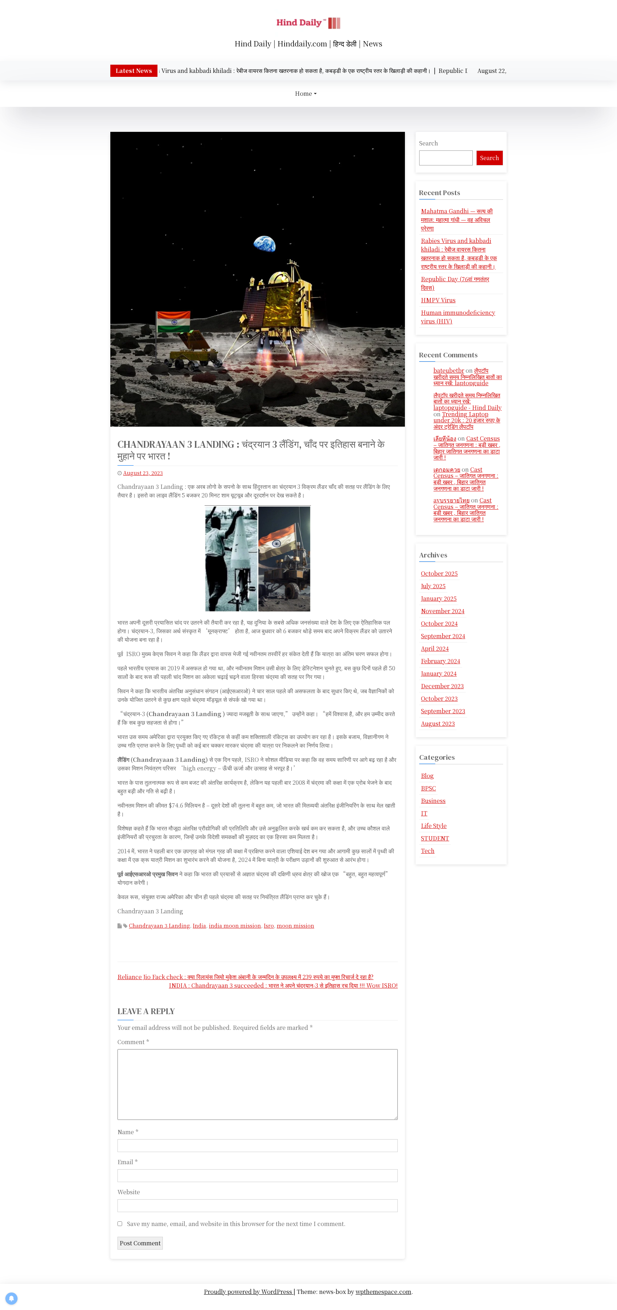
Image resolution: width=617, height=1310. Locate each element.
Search (428, 143)
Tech (428, 851)
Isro (269, 925)
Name (127, 1132)
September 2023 (443, 711)
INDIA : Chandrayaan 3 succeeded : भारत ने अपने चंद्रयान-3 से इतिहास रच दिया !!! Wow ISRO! (283, 985)
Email (127, 1162)
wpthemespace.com (383, 1291)
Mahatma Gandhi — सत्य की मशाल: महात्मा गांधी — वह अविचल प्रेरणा (457, 219)
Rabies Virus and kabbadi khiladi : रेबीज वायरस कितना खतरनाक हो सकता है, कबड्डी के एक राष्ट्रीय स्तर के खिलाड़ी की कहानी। (459, 254)
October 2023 (439, 698)
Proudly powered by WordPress (249, 1291)
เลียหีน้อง (444, 438)
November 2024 (443, 611)
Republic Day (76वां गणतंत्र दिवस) (455, 283)
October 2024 (439, 623)
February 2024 (440, 661)
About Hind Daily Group (310, 1302)
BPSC (428, 788)
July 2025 (433, 586)
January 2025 (439, 598)
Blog (427, 775)
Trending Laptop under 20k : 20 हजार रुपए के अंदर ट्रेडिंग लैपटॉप (466, 420)
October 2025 (439, 573)
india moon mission (235, 925)
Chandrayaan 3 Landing (159, 925)
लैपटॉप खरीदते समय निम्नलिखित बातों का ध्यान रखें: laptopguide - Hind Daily (467, 401)
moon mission (295, 925)
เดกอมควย (446, 469)
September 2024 (443, 636)
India (199, 925)
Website (128, 1192)
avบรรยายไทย (451, 500)
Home (303, 93)
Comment (133, 1042)
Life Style (434, 826)
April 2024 (435, 648)
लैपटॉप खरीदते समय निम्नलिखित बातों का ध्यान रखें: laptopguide (467, 376)
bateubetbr (448, 370)
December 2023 (442, 686)
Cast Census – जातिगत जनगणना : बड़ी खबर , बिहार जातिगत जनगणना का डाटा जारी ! (467, 447)
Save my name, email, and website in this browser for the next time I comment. (236, 1224)
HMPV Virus (438, 300)
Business (433, 801)
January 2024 (439, 673)
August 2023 (438, 723)
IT (424, 813)
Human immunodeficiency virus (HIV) (458, 316)
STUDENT (435, 838)
